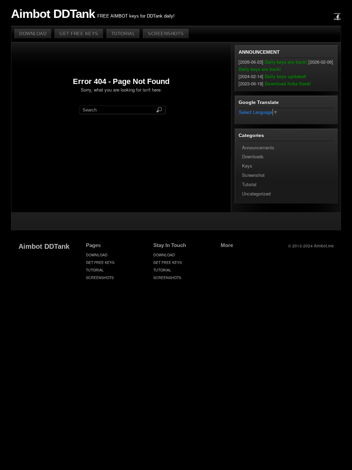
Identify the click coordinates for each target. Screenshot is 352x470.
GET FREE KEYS (78, 33)
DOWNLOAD (32, 33)
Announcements (258, 147)
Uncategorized (256, 193)
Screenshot (253, 175)
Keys (247, 165)
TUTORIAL (123, 33)
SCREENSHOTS (166, 33)
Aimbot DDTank (53, 13)
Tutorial (249, 184)
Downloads (253, 156)
